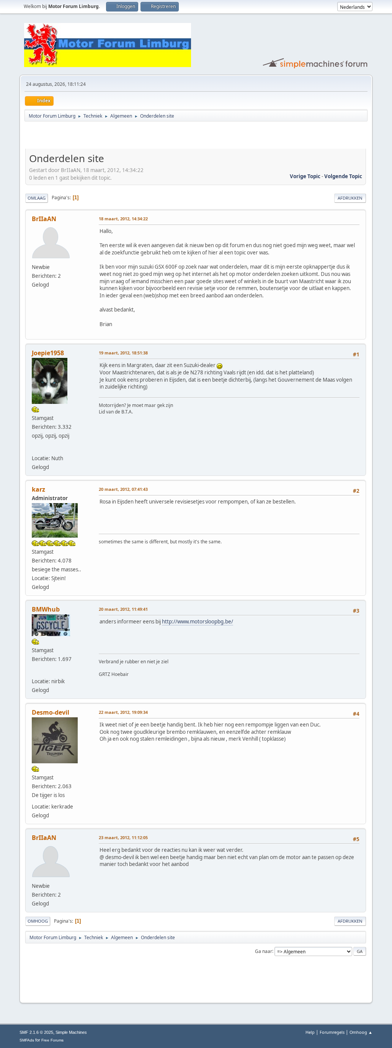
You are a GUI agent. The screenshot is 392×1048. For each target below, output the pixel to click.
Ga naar (263, 951)
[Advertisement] (114, 136)
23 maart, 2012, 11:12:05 (123, 837)
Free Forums (52, 1040)
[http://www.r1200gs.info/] (36, 671)
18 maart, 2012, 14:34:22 (123, 218)
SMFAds (27, 1040)
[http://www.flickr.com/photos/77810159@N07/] (36, 447)
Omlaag (37, 198)
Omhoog (38, 921)
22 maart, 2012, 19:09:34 (123, 712)
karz (38, 489)
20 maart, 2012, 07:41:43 (123, 489)
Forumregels (332, 1032)
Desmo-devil (50, 712)
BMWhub (46, 609)
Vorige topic (305, 176)
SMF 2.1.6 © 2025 (36, 1032)
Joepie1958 (48, 353)
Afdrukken (350, 198)
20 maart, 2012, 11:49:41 (123, 609)
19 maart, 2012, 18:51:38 (123, 353)
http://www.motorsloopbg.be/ (197, 621)
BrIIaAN (44, 219)
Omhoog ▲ (361, 1032)
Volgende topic (343, 176)
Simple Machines (71, 1032)
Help (310, 1032)
